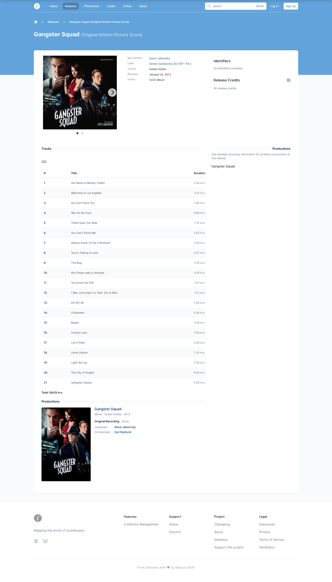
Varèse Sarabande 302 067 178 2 (170, 63)
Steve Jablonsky (159, 58)
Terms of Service (271, 539)
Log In (274, 6)
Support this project (229, 547)
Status (173, 524)
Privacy (264, 532)
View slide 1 (77, 133)
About (143, 6)
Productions (91, 6)
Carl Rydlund (122, 432)
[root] (36, 22)
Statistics (221, 539)
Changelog (222, 524)
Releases (70, 6)
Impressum (267, 524)
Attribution (267, 547)
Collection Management (141, 524)
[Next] (112, 92)
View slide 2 (82, 133)
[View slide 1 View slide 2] (80, 92)
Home (53, 6)
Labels (111, 6)
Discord (174, 532)
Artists (127, 6)
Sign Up (291, 6)
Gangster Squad (108, 409)
